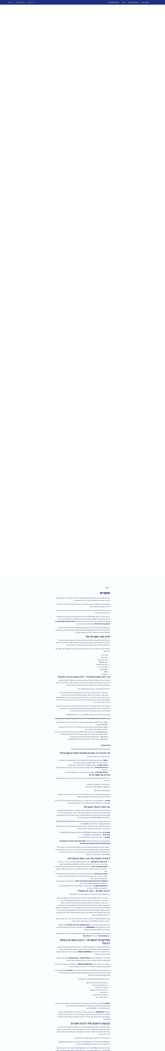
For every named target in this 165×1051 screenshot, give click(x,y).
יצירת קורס (31, 2)
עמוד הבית (145, 2)
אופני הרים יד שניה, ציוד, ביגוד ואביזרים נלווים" (68, 918)
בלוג (123, 2)
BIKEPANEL (91, 927)
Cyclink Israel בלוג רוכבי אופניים (78, 925)
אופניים (72, 912)
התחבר (10, 2)
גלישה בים (68, 970)
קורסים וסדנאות (133, 2)
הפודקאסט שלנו (113, 2)
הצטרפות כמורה (20, 2)
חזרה (106, 587)
